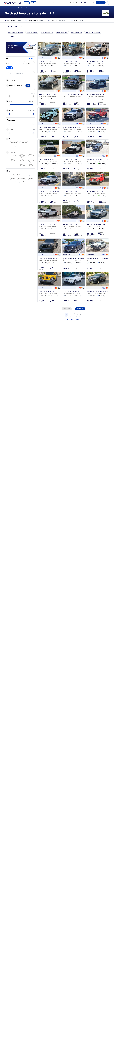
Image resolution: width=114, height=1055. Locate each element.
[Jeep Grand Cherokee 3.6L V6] (73, 123)
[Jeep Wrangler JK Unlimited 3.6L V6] (49, 255)
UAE (32, 3)
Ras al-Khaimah (21, 178)
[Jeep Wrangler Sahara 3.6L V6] (97, 58)
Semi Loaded (24, 142)
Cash (14, 89)
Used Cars (56, 3)
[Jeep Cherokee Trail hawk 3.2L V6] (97, 255)
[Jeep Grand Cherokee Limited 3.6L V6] (73, 90)
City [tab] (22, 26)
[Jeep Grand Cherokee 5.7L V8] (49, 58)
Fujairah (13, 178)
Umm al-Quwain (15, 181)
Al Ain (23, 181)
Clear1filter (31, 59)
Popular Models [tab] (12, 26)
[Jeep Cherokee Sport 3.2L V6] (49, 90)
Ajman (27, 174)
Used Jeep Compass (61, 32)
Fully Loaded (14, 146)
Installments (65, 3)
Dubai (12, 174)
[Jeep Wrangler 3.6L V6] (73, 58)
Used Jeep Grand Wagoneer (93, 32)
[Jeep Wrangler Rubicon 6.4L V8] (97, 90)
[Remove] (11, 68)
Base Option (14, 142)
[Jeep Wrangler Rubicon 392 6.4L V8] (49, 123)
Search (12, 36)
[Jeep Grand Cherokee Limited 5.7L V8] (73, 255)
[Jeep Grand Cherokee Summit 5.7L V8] (97, 155)
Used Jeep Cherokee (47, 32)
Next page (80, 308)
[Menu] (108, 3)
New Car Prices (75, 3)
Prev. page (67, 308)
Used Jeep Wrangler (32, 32)
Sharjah (31, 178)
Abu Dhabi (19, 174)
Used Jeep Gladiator (76, 32)
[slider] (9, 96)
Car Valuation (85, 3)
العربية (26, 3)
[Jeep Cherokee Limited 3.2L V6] (73, 287)
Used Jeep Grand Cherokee (15, 32)
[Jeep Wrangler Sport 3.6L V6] (49, 155)
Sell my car (101, 3)
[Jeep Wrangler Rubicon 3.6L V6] (97, 123)
